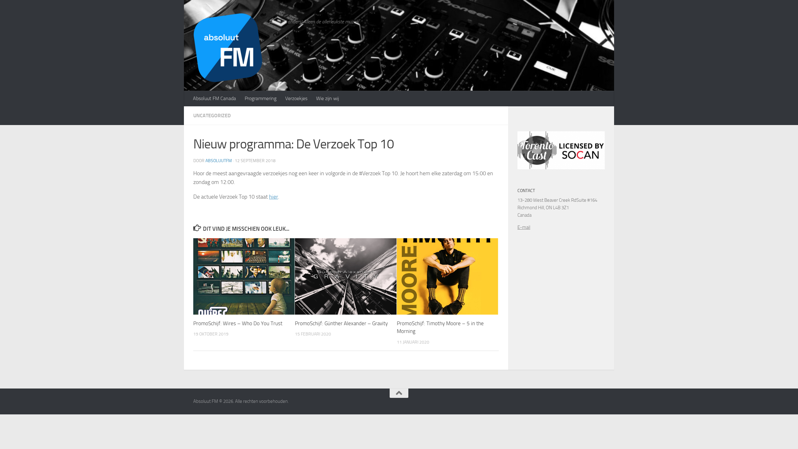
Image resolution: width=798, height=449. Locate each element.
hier (273, 196)
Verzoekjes (296, 98)
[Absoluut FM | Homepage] (228, 47)
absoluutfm (218, 160)
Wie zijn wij (327, 98)
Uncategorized (212, 115)
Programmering (260, 98)
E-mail (523, 227)
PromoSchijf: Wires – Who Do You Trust (237, 323)
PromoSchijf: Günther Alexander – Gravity (341, 323)
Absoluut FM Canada (214, 98)
